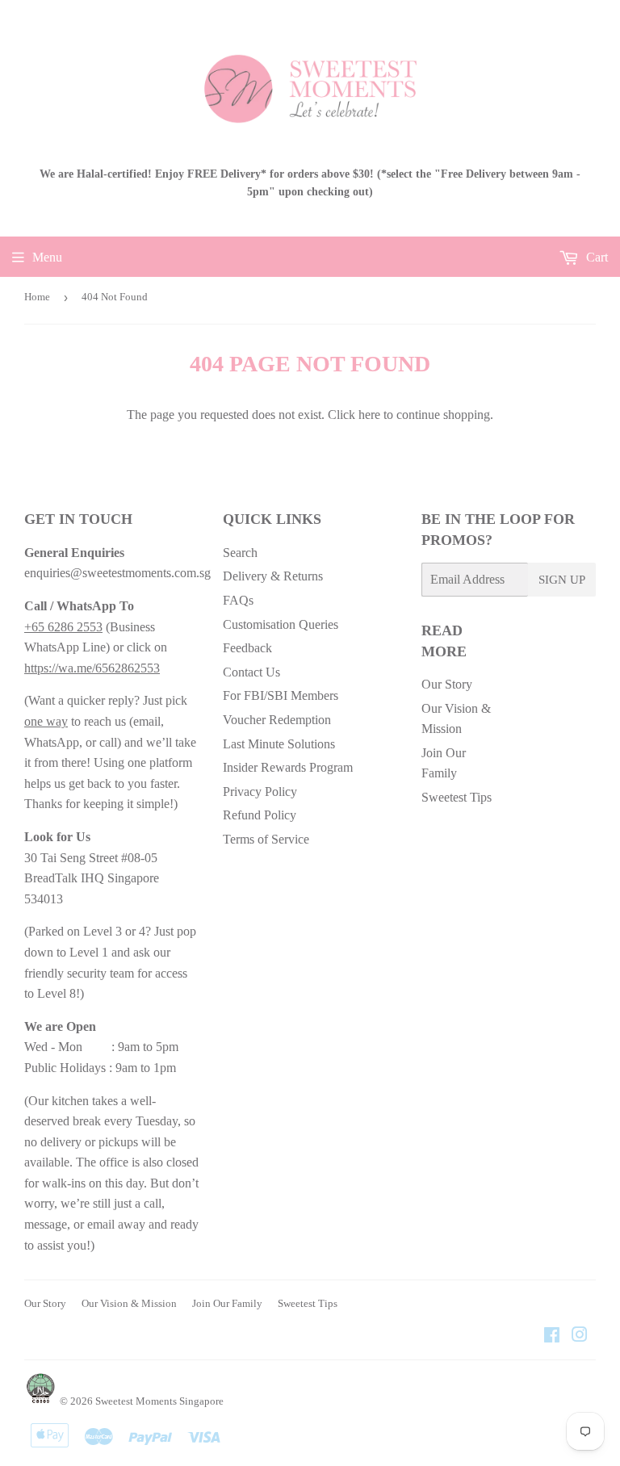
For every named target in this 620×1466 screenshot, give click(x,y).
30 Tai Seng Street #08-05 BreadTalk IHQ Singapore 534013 (91, 878)
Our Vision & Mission (129, 1303)
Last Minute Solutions (279, 744)
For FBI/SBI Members (280, 695)
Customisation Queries (280, 624)
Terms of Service (266, 839)
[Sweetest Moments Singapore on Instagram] (580, 1336)
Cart (595, 257)
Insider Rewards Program (288, 767)
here (369, 414)
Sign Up (561, 579)
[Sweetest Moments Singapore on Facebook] (551, 1336)
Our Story (446, 684)
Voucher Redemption (277, 720)
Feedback (247, 648)
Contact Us (251, 672)
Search (240, 552)
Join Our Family (227, 1303)
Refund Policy (259, 815)
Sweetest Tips (456, 797)
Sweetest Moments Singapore (159, 1401)
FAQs (238, 600)
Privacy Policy (260, 791)
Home (37, 297)
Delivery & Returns (273, 576)
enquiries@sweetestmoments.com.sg (117, 573)
